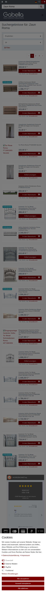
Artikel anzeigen (30, 175)
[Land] (36, 2)
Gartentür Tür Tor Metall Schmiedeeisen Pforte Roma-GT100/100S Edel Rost (28, 270)
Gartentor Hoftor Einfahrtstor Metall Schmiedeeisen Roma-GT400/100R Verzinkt (30, 311)
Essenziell (9, 560)
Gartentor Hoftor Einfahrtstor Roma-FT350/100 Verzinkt (30, 186)
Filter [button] (8, 48)
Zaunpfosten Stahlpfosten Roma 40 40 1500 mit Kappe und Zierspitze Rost (30, 126)
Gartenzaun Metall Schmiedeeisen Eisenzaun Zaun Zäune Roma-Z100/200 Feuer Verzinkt (29, 63)
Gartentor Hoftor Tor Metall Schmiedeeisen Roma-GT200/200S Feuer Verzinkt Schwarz (29, 353)
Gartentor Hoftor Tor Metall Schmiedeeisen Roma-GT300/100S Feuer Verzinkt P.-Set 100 (29, 374)
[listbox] (10, 68)
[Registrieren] (6, 2)
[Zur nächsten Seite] (42, 56)
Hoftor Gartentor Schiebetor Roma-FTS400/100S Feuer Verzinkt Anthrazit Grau (29, 229)
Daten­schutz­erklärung (11, 555)
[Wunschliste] (39, 2)
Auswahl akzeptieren (23, 583)
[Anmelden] (2, 2)
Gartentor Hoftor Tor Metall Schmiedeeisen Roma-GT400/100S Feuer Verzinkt (29, 290)
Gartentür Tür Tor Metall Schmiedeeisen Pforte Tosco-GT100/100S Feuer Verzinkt (28, 456)
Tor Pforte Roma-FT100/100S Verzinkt (30, 145)
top (15, 510)
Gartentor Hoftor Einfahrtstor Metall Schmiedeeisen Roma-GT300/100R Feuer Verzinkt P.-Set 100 (30, 415)
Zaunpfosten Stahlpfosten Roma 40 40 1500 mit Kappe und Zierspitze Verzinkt (30, 167)
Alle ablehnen (23, 588)
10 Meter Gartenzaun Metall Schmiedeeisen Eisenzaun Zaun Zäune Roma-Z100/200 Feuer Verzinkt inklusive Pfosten (30, 84)
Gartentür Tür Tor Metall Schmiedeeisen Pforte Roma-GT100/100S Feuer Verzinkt (28, 208)
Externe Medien (11, 564)
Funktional (9, 570)
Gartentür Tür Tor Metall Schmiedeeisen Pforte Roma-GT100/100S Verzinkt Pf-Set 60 (28, 249)
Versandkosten (33, 74)
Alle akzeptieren (23, 579)
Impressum (25, 555)
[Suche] (41, 7)
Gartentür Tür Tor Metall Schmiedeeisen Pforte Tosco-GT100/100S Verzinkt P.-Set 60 (28, 435)
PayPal (8, 567)
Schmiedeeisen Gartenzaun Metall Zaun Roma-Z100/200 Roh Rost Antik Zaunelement (30, 105)
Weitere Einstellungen (10, 574)
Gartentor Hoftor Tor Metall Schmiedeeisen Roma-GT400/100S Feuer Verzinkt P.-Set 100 (29, 394)
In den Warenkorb (29, 71)
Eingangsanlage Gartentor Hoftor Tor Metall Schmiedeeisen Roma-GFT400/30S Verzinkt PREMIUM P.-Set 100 (30, 332)
